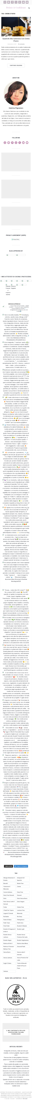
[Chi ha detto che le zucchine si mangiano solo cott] (16, 630)
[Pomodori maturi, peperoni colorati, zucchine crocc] (16, 822)
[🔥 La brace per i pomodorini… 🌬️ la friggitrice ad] (16, 464)
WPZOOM (25, 1098)
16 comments (21, 44)
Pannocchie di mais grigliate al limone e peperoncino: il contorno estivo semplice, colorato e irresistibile (16, 1059)
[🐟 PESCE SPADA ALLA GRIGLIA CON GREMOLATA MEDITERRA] (16, 437)
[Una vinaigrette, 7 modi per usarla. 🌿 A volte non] (16, 354)
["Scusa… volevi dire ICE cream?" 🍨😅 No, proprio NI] (16, 602)
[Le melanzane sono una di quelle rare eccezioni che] (16, 547)
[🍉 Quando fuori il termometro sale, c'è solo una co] (16, 657)
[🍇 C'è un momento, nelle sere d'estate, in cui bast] (16, 492)
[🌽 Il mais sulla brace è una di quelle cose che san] (16, 409)
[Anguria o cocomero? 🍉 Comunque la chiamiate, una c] (16, 712)
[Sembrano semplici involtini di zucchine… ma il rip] (16, 382)
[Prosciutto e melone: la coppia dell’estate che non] (16, 850)
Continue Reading (16, 65)
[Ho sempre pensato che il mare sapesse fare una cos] (16, 575)
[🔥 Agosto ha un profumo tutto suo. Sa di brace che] (16, 520)
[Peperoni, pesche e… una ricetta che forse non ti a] (16, 767)
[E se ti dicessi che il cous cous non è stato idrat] (16, 685)
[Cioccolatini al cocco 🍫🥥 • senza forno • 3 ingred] (16, 740)
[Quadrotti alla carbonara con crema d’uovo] (16, 18)
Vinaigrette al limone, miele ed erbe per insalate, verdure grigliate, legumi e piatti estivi (16, 1053)
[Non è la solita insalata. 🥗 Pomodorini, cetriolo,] (16, 327)
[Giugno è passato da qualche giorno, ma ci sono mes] (16, 795)
